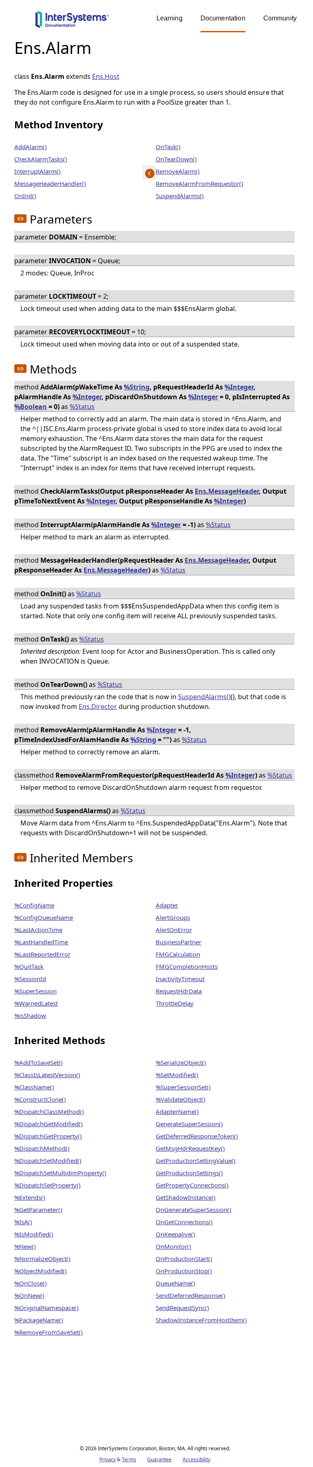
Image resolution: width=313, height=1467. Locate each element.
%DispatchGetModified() (48, 1124)
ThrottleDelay (175, 1003)
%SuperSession (35, 991)
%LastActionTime (38, 930)
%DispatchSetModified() (48, 1160)
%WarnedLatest (36, 1003)
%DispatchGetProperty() (48, 1136)
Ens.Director (98, 706)
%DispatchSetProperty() (47, 1185)
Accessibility (196, 1459)
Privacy (107, 1459)
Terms (129, 1459)
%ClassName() (34, 1087)
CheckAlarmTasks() (40, 159)
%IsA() (23, 1222)
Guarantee (159, 1459)
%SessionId (30, 979)
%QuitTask (29, 966)
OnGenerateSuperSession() (193, 1209)
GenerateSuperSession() (189, 1124)
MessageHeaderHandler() (50, 183)
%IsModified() (33, 1234)
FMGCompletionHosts (187, 966)
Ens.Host (105, 76)
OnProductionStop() (184, 1271)
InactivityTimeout (180, 979)
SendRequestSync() (182, 1308)
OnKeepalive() (175, 1234)
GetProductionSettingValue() (196, 1160)
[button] (20, 218)
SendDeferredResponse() (190, 1295)
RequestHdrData (179, 991)
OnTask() (168, 147)
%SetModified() (177, 1075)
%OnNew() (29, 1295)
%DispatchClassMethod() (49, 1111)
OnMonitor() (173, 1246)
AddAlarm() (30, 147)
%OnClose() (30, 1283)
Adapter (167, 905)
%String (137, 386)
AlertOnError (174, 930)
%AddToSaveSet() (38, 1062)
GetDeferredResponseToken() (197, 1136)
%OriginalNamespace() (46, 1308)
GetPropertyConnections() (192, 1185)
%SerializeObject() (181, 1062)
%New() (25, 1246)
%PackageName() (38, 1320)
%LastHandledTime (41, 942)
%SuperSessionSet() (183, 1087)
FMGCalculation (178, 954)
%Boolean (30, 406)
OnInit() (25, 196)
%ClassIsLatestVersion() (47, 1075)
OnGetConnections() (184, 1222)
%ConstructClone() (40, 1099)
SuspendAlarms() (180, 196)
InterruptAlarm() (37, 171)
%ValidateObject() (180, 1099)
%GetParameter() (38, 1209)
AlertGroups (173, 917)
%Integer (239, 386)
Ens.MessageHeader (227, 491)
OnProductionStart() (184, 1259)
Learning (169, 18)
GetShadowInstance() (186, 1197)
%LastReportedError (42, 954)
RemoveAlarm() (178, 171)
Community (280, 18)
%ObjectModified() (40, 1271)
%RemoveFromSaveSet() (48, 1332)
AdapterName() (177, 1111)
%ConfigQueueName (43, 917)
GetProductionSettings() (189, 1173)
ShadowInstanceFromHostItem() (201, 1320)
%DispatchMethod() (42, 1148)
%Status (82, 406)
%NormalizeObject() (42, 1259)
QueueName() (175, 1283)
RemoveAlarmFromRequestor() (199, 183)
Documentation (223, 18)
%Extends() (29, 1197)
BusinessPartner (178, 942)
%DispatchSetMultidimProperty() (60, 1173)
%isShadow (30, 1015)
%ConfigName (34, 905)
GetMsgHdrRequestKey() (190, 1148)
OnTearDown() (176, 159)
